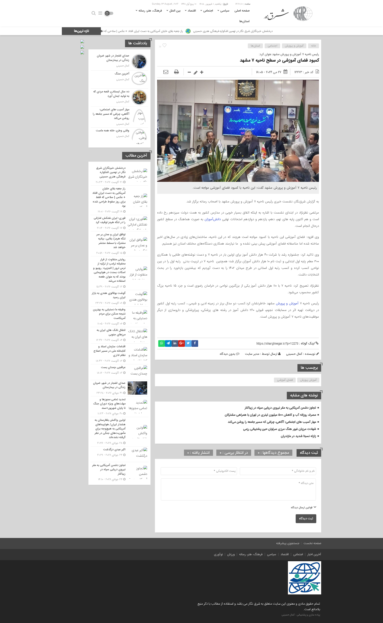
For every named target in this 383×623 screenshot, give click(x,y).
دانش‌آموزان (213, 219)
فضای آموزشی (285, 380)
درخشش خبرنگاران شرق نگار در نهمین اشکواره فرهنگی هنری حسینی (263, 31)
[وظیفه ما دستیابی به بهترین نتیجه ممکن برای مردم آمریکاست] (119, 317)
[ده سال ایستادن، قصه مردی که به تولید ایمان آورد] (119, 97)
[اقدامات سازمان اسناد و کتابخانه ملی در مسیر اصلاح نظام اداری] (119, 354)
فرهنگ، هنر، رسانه (150, 11)
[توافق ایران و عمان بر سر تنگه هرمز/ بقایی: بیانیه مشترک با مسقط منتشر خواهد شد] (119, 243)
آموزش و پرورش (294, 45)
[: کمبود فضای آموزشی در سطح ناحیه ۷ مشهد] (165, 72)
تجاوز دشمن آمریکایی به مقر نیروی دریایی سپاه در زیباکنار (280, 408)
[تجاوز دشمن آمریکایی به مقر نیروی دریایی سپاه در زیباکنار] (119, 472)
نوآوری (218, 554)
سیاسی (224, 11)
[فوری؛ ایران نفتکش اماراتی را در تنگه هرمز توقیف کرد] (119, 223)
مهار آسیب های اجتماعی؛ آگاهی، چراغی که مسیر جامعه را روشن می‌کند (272, 422)
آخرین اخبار (314, 554)
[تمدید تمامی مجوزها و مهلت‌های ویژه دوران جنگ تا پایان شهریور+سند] (119, 406)
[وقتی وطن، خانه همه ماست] (119, 136)
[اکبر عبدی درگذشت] (119, 454)
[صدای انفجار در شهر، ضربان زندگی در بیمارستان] (119, 61)
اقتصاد (192, 11)
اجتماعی (208, 11)
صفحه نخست (312, 543)
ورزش (231, 554)
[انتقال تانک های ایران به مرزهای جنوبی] (119, 335)
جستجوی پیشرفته (287, 543)
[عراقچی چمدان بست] (119, 372)
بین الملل (174, 11)
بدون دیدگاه (227, 353)
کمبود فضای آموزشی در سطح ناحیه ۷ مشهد (279, 60)
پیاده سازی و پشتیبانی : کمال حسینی (300, 615)
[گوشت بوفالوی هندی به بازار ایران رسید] (119, 298)
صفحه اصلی (242, 11)
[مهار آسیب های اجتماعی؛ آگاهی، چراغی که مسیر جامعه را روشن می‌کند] (119, 117)
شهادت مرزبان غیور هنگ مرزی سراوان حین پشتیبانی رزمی (279, 429)
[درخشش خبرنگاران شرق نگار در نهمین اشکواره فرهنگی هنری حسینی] (119, 175)
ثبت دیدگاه (306, 518)
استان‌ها (244, 21)
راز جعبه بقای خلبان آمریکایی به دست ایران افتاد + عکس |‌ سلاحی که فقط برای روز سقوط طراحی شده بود (153, 31)
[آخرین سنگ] (119, 79)
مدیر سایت (252, 353)
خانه (313, 45)
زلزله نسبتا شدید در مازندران (298, 436)
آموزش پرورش (308, 380)
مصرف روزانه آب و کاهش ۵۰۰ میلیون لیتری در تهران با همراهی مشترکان (270, 415)
